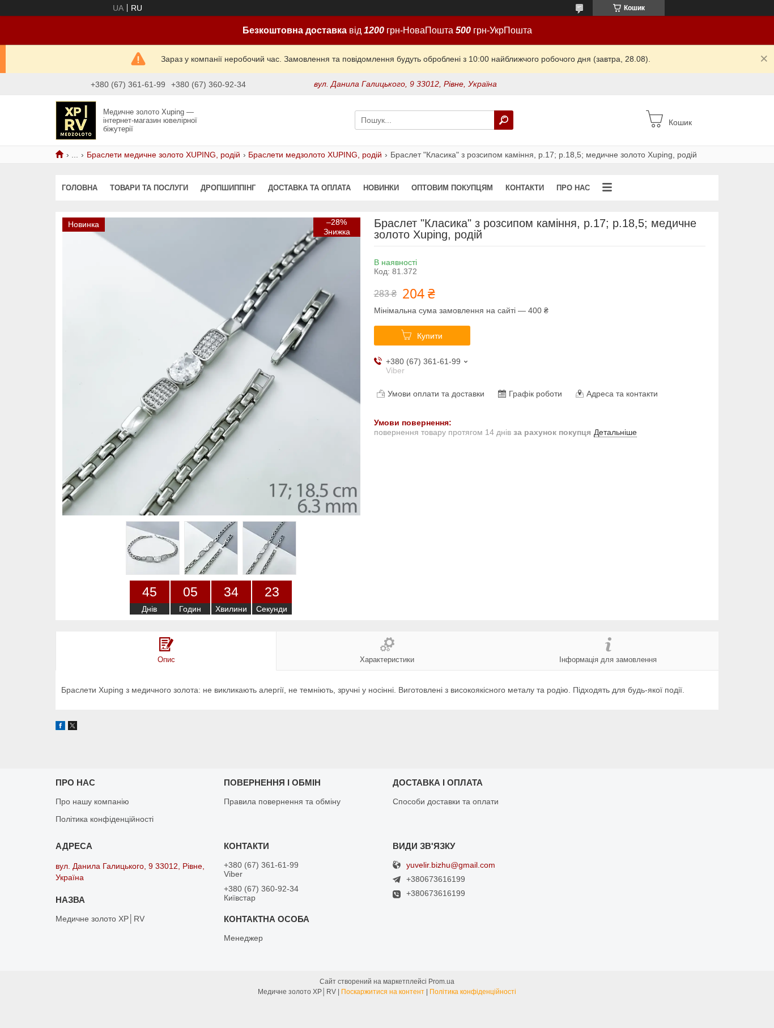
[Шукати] (503, 120)
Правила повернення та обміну (282, 801)
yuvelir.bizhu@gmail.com (450, 865)
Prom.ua (441, 982)
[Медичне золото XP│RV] (76, 119)
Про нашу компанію (92, 801)
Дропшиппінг (228, 188)
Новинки (381, 188)
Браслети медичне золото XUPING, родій (163, 154)
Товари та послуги (149, 188)
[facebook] (60, 727)
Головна (79, 188)
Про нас (573, 188)
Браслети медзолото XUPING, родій (315, 154)
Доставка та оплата (309, 188)
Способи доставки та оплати (446, 801)
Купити (430, 335)
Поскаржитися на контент (382, 992)
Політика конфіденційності (105, 819)
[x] (72, 727)
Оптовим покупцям (452, 188)
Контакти (524, 188)
